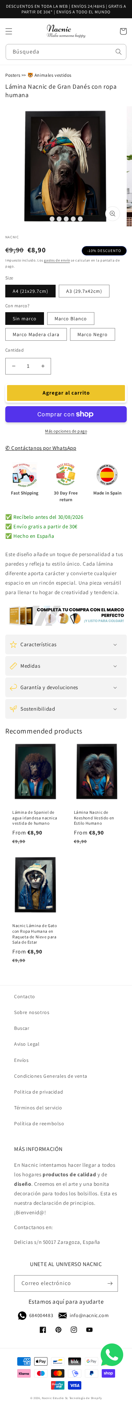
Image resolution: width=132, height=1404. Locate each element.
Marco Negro (92, 334)
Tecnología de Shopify (85, 1398)
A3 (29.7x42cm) (84, 291)
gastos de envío (57, 260)
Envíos (21, 1060)
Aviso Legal (27, 1044)
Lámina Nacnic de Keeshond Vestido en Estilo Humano (94, 818)
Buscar (22, 1028)
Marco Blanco (71, 318)
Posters (12, 75)
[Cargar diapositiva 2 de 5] (59, 218)
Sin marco (25, 318)
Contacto (24, 996)
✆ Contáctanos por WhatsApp (40, 448)
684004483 (41, 1315)
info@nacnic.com (89, 1315)
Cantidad (14, 350)
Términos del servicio (38, 1107)
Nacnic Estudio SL (55, 1398)
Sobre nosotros (31, 1012)
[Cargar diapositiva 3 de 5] (66, 218)
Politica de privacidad (38, 1092)
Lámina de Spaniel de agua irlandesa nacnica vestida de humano (34, 818)
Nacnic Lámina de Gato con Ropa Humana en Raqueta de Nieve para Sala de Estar (34, 934)
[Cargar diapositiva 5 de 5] (80, 218)
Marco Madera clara (36, 334)
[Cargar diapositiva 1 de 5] (52, 218)
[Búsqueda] (118, 51)
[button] (9, 31)
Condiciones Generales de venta (50, 1076)
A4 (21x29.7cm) (30, 291)
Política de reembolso (39, 1123)
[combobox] (66, 52)
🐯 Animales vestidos (49, 75)
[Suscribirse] (110, 1283)
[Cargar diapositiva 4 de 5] (73, 218)
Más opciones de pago (66, 431)
